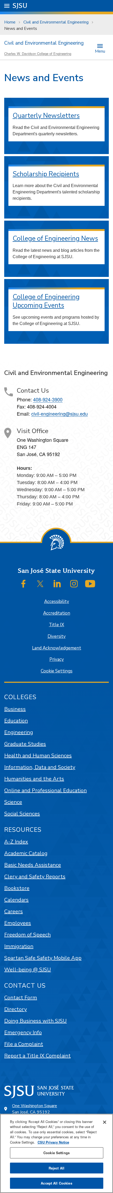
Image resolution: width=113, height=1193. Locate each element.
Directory (15, 1009)
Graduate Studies (25, 744)
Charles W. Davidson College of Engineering (37, 53)
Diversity (57, 636)
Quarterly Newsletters (46, 115)
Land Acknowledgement (56, 648)
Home (10, 22)
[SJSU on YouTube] (90, 583)
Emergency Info (23, 1032)
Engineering (18, 732)
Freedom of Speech (27, 934)
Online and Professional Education (45, 790)
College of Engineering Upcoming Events (46, 301)
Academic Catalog (26, 853)
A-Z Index (16, 841)
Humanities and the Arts (34, 778)
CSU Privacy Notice (53, 1142)
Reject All (56, 1168)
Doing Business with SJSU (35, 1020)
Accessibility (56, 601)
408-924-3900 (48, 399)
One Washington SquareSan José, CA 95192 (34, 1109)
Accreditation (56, 613)
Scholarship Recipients (46, 174)
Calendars (16, 899)
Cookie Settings (57, 671)
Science (13, 802)
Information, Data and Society (39, 767)
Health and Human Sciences (38, 755)
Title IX (56, 625)
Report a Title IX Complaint (37, 1055)
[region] (56, 1153)
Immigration (18, 946)
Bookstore (16, 888)
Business (15, 709)
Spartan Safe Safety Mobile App (42, 958)
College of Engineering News (55, 238)
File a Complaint (23, 1044)
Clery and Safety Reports (34, 876)
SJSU (20, 6)
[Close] (104, 1122)
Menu (100, 50)
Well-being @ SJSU (27, 969)
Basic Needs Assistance (32, 865)
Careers (13, 911)
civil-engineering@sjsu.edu (59, 413)
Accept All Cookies (56, 1183)
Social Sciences (22, 813)
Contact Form (20, 997)
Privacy (56, 659)
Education (16, 720)
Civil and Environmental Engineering (56, 22)
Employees (17, 923)
